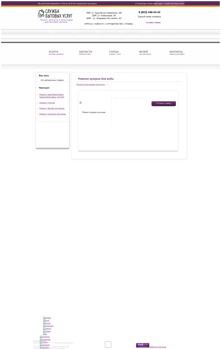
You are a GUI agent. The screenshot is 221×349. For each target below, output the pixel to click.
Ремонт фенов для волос (52, 108)
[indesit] (47, 329)
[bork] (46, 321)
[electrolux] (48, 326)
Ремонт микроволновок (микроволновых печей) (51, 95)
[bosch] (47, 323)
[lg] (45, 334)
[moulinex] (45, 337)
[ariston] (47, 318)
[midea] (47, 331)
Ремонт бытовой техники (91, 84)
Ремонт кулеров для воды (52, 114)
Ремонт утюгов (47, 102)
